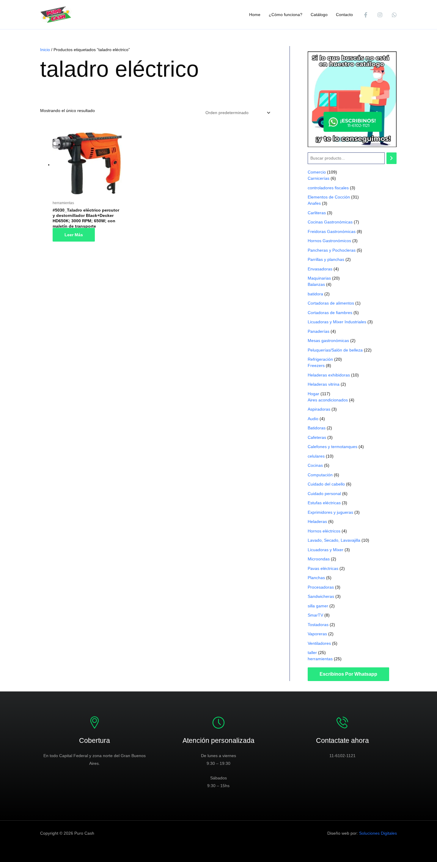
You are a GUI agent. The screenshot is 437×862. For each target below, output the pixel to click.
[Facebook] (365, 15)
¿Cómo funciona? (285, 14)
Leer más (74, 234)
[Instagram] (380, 15)
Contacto (344, 14)
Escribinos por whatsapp (348, 674)
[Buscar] (391, 158)
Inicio (45, 49)
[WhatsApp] (394, 15)
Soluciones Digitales (378, 833)
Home (254, 14)
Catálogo (319, 14)
